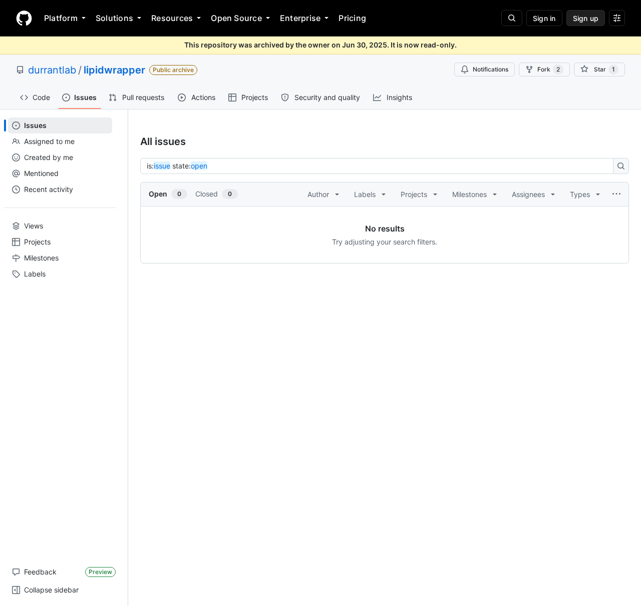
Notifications (490, 69)
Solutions (114, 18)
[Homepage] (24, 18)
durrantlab (52, 70)
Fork (548, 69)
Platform (61, 18)
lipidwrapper (114, 70)
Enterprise (300, 18)
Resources (172, 18)
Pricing (352, 18)
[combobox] (379, 166)
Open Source (236, 18)
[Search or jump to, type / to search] (511, 18)
